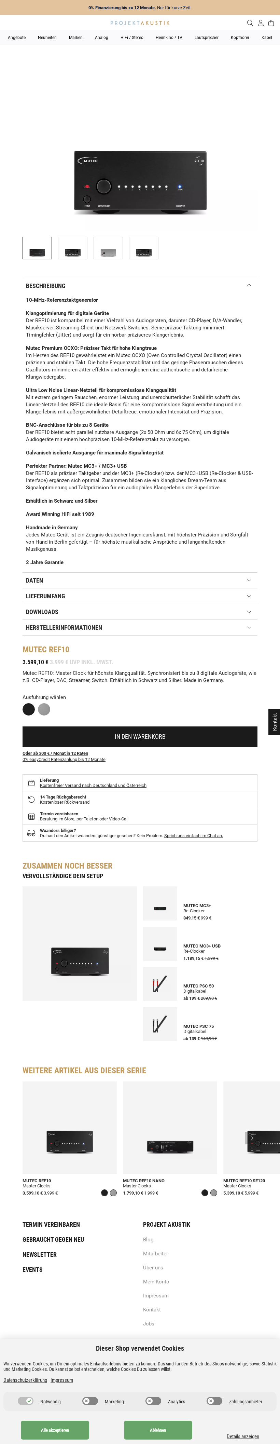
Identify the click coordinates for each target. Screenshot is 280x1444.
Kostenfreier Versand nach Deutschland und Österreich (93, 785)
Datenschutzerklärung (25, 1380)
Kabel (267, 37)
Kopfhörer (240, 37)
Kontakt (152, 1310)
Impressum (156, 1296)
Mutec (35, 649)
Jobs (148, 1324)
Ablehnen (158, 1430)
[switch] (25, 1401)
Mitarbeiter (155, 1254)
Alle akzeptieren (55, 1430)
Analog (101, 37)
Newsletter (40, 1254)
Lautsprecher (207, 37)
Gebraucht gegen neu (53, 1239)
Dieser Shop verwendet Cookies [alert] (140, 1348)
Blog (148, 1240)
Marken (76, 37)
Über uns (153, 1268)
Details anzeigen (243, 1436)
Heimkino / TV (169, 37)
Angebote (17, 37)
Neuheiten (47, 37)
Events (33, 1269)
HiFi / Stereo (132, 37)
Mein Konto (156, 1282)
